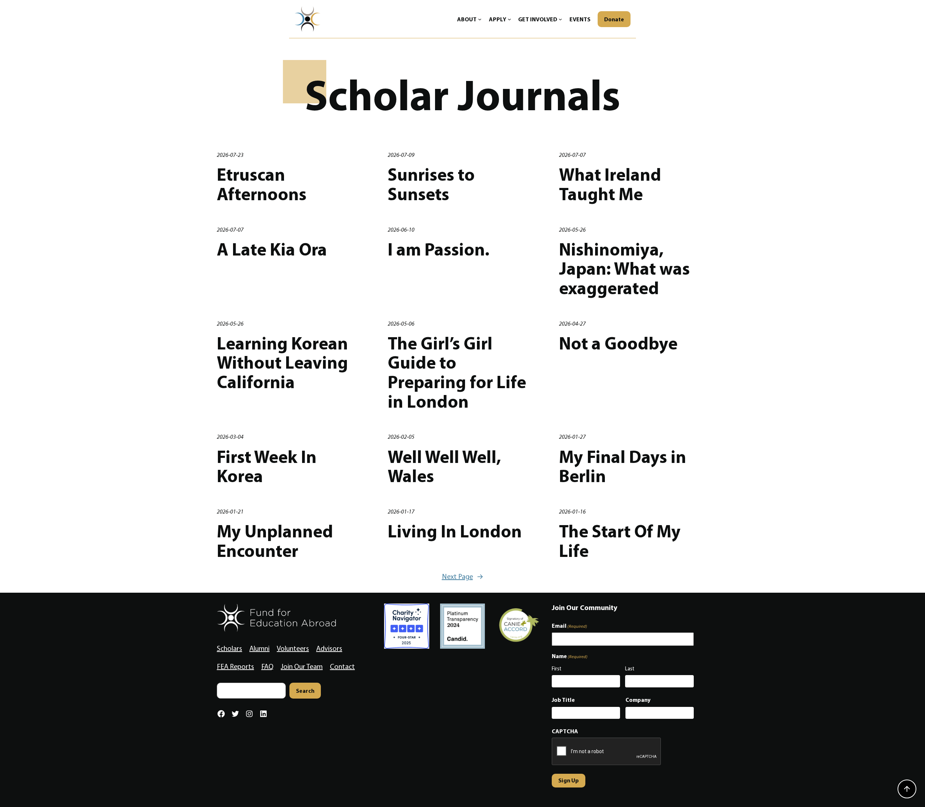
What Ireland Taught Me (610, 184)
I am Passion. (439, 249)
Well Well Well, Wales (444, 466)
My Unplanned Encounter (275, 540)
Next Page (462, 576)
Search (305, 690)
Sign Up (568, 780)
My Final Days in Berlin (622, 466)
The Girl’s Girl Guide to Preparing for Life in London (457, 372)
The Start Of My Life (620, 540)
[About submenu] (480, 19)
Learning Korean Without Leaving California (282, 363)
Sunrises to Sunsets (431, 184)
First (557, 668)
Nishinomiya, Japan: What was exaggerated (624, 269)
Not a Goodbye (618, 343)
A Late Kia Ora (272, 249)
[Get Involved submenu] (560, 19)
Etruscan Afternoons (261, 184)
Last (629, 668)
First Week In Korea (267, 466)
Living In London (455, 531)
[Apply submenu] (509, 19)
